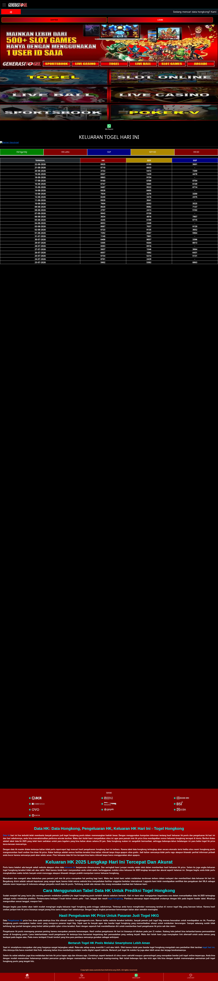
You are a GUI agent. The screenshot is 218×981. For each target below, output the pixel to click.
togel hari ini (208, 947)
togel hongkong (115, 898)
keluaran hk (70, 867)
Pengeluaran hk (15, 920)
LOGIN (160, 20)
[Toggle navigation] (4, 4)
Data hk (6, 835)
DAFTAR (54, 20)
